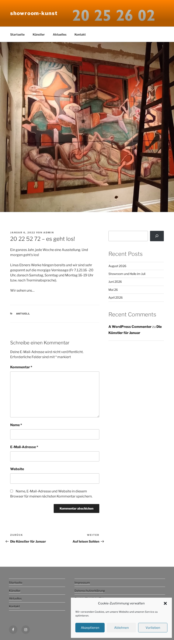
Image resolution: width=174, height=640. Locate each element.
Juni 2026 (115, 281)
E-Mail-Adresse (24, 447)
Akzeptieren (90, 628)
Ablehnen (121, 628)
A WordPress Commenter (130, 327)
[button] (165, 603)
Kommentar (21, 367)
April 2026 (115, 297)
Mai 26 (113, 289)
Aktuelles (59, 34)
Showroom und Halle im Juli (126, 274)
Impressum (82, 582)
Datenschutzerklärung (89, 590)
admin (48, 232)
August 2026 (117, 266)
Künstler (39, 34)
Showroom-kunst (34, 13)
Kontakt (80, 34)
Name (16, 425)
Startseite (17, 34)
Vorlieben (153, 628)
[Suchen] (157, 236)
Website (17, 469)
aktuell (23, 313)
